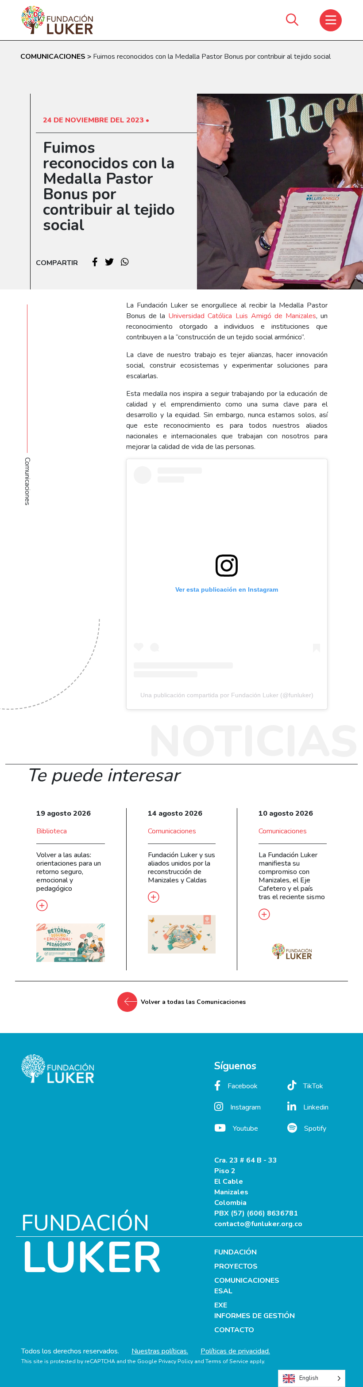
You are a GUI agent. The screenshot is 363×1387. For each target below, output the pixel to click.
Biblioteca (51, 831)
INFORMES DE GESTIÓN (254, 1316)
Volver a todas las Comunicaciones (193, 1002)
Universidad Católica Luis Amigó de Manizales (242, 316)
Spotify (315, 1128)
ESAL (223, 1291)
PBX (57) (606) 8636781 (256, 1213)
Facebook (243, 1086)
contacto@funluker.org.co (258, 1224)
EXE (220, 1305)
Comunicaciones (172, 831)
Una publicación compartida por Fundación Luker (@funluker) (226, 695)
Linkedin (315, 1107)
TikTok (313, 1086)
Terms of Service (226, 1361)
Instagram (245, 1107)
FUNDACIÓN (235, 1252)
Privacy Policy (175, 1361)
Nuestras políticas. (159, 1351)
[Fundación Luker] (57, 20)
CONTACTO (234, 1330)
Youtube (245, 1128)
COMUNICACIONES (53, 56)
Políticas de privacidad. (235, 1351)
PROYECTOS (236, 1266)
